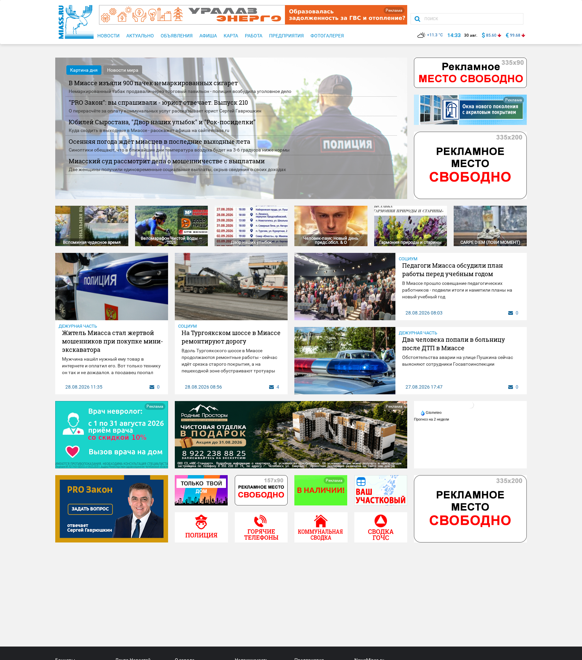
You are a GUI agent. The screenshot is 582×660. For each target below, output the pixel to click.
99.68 (515, 35)
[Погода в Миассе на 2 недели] (432, 419)
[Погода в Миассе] (470, 404)
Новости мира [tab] (122, 70)
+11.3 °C (435, 35)
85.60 (491, 35)
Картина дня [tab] (84, 70)
